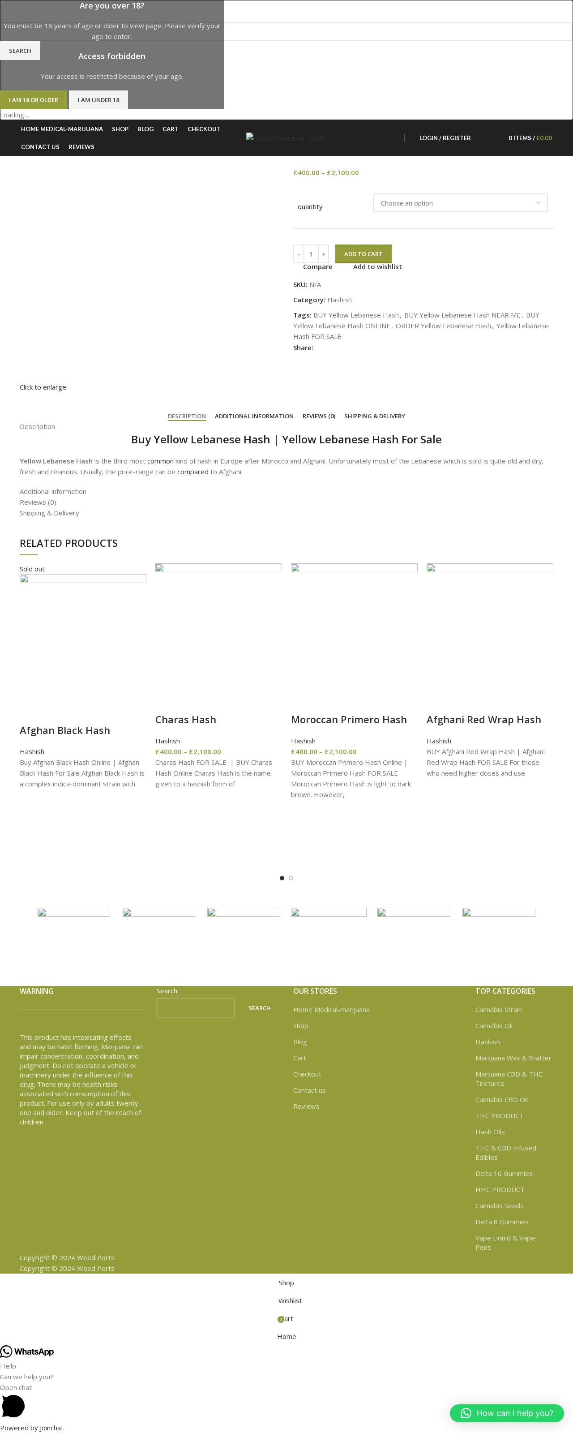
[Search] (479, 138)
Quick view (31, 845)
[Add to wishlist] (31, 800)
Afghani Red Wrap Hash (484, 719)
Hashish (32, 751)
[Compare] (31, 712)
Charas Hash (185, 719)
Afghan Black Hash (65, 730)
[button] (507, 1413)
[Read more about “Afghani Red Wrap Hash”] (438, 812)
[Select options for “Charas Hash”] (166, 822)
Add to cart (363, 254)
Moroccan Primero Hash (349, 719)
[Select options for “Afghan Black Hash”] (31, 822)
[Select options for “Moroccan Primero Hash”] (302, 833)
